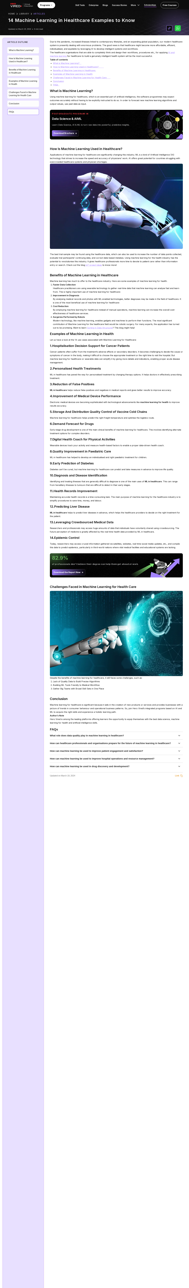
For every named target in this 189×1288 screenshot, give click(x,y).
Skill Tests (80, 5)
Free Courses (170, 5)
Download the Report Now (67, 572)
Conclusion (14, 104)
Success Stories (119, 5)
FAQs (11, 112)
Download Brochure (64, 133)
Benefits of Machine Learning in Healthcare (22, 71)
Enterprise (93, 5)
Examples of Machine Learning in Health (23, 82)
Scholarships (150, 5)
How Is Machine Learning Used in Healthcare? (20, 60)
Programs (45, 5)
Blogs (105, 5)
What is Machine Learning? (21, 50)
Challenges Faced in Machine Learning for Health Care (22, 93)
